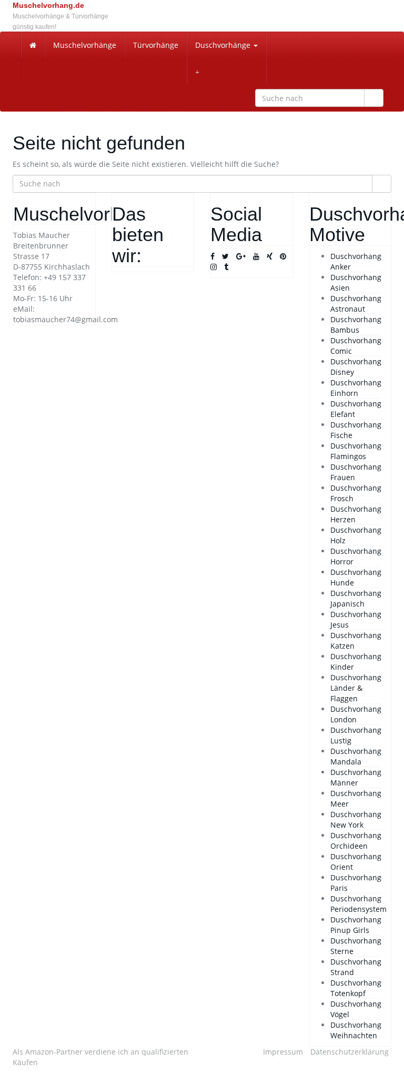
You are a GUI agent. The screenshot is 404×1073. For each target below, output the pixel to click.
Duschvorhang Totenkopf (355, 988)
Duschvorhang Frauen (355, 472)
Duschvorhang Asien (355, 282)
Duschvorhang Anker (355, 261)
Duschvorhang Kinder (355, 661)
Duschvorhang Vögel (355, 1009)
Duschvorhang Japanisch (355, 598)
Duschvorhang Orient (355, 861)
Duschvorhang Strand (355, 967)
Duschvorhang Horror (355, 556)
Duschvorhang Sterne (355, 946)
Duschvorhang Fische (355, 430)
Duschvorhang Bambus (355, 324)
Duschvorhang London (355, 714)
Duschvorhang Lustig (355, 735)
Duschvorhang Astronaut (355, 303)
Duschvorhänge (223, 45)
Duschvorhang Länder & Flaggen (355, 687)
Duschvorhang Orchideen (355, 840)
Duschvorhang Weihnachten (355, 1030)
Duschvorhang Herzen (355, 514)
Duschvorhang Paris (355, 882)
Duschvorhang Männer (355, 777)
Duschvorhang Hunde (355, 577)
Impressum (283, 1052)
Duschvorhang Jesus (355, 619)
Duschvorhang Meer (355, 798)
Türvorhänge (155, 45)
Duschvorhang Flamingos (355, 451)
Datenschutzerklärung (349, 1052)
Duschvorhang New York (355, 819)
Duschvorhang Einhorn (355, 387)
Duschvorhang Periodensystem (358, 903)
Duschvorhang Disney (355, 366)
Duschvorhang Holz (355, 535)
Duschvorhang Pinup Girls (355, 925)
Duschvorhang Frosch (355, 493)
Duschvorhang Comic (355, 345)
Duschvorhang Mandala (355, 756)
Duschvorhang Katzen (355, 640)
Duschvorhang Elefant (355, 409)
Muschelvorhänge (84, 45)
